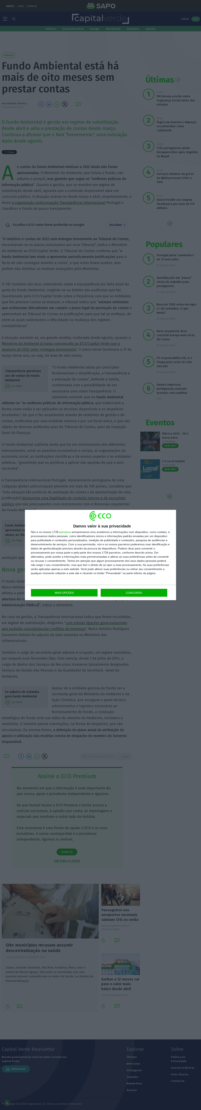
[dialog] (100, 555)
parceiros (65, 532)
